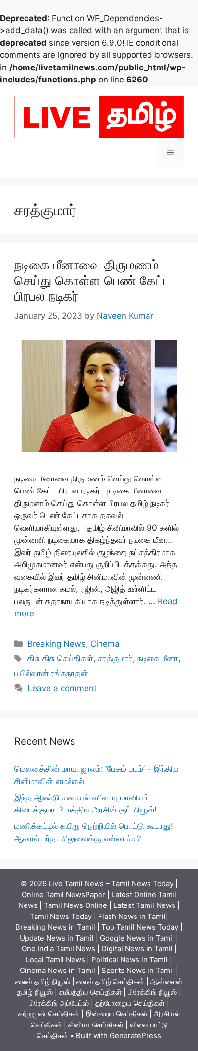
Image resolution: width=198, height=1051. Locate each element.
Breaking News (56, 644)
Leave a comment (62, 688)
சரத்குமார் (115, 658)
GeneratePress (135, 1035)
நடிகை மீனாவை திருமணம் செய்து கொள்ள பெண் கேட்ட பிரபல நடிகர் (92, 280)
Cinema (105, 644)
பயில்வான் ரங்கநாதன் (51, 673)
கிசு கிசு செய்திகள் (60, 658)
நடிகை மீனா (157, 658)
